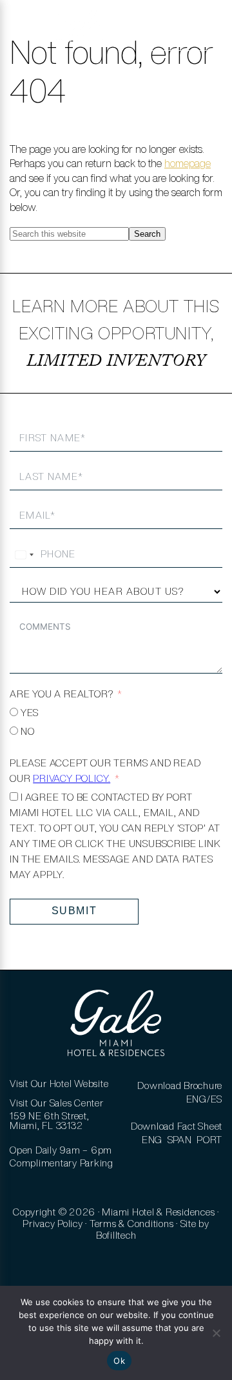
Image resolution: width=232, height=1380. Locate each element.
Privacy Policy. (71, 778)
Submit (74, 910)
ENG (152, 1140)
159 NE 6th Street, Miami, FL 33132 (50, 1120)
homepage (187, 163)
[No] (215, 1332)
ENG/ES (204, 1099)
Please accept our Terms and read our (105, 770)
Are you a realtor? (61, 694)
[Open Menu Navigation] (28, 32)
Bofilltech (116, 1235)
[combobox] (23, 555)
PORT (209, 1140)
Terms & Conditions (132, 1223)
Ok (119, 1360)
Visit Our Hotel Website (59, 1083)
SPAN (180, 1140)
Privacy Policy (53, 1223)
